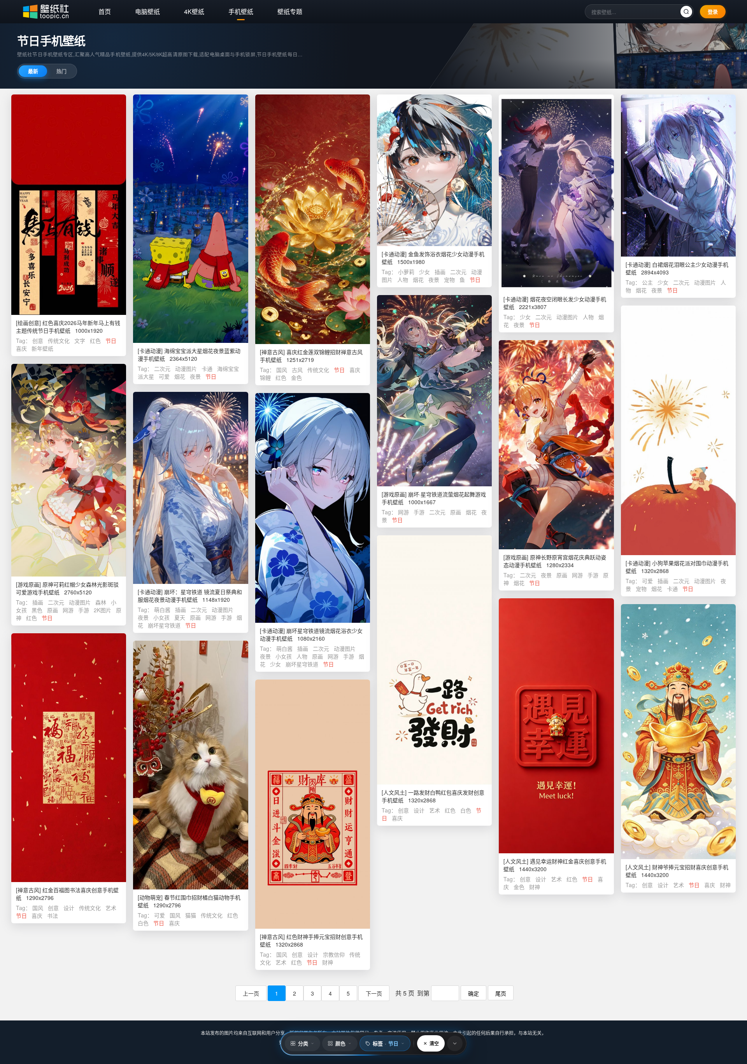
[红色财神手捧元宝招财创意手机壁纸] (312, 804)
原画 (455, 512)
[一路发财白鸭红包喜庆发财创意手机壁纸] (434, 659)
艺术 (434, 810)
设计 (419, 810)
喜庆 (21, 348)
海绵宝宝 (228, 368)
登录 (713, 11)
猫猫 (190, 915)
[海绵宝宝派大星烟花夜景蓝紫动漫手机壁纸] (190, 218)
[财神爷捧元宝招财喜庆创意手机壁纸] (678, 731)
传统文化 (59, 340)
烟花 (179, 376)
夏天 (179, 617)
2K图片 (102, 610)
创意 (37, 340)
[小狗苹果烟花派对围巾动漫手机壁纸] (678, 430)
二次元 (162, 368)
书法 (52, 915)
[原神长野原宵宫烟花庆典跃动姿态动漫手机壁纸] (556, 444)
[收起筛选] (455, 1043)
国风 (281, 370)
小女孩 (161, 617)
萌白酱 (162, 609)
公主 (647, 282)
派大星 (146, 376)
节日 (110, 340)
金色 (296, 377)
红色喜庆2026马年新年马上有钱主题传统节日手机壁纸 (68, 326)
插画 (440, 272)
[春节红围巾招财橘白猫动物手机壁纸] (190, 765)
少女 (424, 272)
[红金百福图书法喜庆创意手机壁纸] (68, 757)
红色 (95, 340)
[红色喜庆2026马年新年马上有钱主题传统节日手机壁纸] (68, 204)
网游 (403, 512)
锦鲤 (265, 377)
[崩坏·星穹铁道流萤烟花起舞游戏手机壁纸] (434, 390)
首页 (104, 11)
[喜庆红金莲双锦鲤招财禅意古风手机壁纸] (312, 219)
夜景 (195, 376)
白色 (465, 810)
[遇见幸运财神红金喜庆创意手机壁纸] (556, 725)
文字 (79, 340)
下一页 (374, 993)
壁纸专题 (289, 11)
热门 (61, 71)
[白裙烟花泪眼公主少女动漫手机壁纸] (678, 175)
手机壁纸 (240, 11)
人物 (402, 279)
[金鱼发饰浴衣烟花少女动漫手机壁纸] (434, 170)
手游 (419, 512)
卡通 (207, 368)
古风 (297, 370)
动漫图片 (186, 368)
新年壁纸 (42, 348)
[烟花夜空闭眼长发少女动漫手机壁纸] (556, 192)
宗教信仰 (334, 954)
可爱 (164, 376)
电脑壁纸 (147, 11)
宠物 (449, 279)
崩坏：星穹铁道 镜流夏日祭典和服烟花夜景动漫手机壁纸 (190, 595)
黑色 (37, 610)
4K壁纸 (194, 11)
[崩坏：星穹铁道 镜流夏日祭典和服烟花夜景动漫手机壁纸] (190, 488)
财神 (534, 887)
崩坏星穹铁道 (165, 625)
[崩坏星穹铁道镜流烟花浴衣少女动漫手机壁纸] (312, 508)
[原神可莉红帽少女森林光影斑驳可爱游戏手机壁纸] (68, 470)
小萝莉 (406, 272)
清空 (434, 1043)
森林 (100, 602)
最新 (33, 71)
